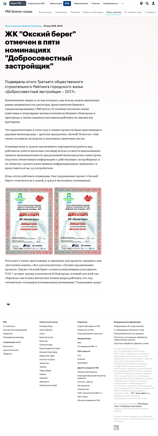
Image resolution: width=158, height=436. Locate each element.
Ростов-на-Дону (47, 359)
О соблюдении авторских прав (129, 329)
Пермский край (47, 355)
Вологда (44, 340)
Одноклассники (11, 349)
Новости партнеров (93, 12)
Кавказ (43, 373)
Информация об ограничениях (129, 325)
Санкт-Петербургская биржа (127, 405)
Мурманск (44, 381)
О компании (9, 325)
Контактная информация (15, 329)
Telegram (7, 353)
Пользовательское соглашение (128, 333)
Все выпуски (45, 12)
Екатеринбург (46, 325)
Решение (75, 12)
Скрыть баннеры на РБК (88, 325)
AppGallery (82, 362)
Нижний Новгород (32, 26)
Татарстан (44, 362)
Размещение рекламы (13, 336)
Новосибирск (46, 329)
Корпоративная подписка (89, 333)
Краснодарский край (50, 348)
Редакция (7, 333)
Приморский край (48, 385)
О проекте (150, 12)
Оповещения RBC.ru (87, 346)
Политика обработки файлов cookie (131, 343)
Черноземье (45, 370)
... (122, 2)
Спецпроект (61, 12)
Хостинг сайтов (85, 381)
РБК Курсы (82, 396)
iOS (79, 355)
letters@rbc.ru (143, 392)
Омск (42, 333)
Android (81, 358)
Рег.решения (83, 385)
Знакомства (83, 388)
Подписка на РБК (85, 329)
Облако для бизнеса (87, 371)
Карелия (44, 377)
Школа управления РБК (88, 399)
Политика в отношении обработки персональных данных (130, 338)
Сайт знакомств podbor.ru (89, 392)
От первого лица (133, 12)
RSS (79, 342)
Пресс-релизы (113, 12)
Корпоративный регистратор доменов (91, 376)
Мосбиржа (143, 403)
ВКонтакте (8, 346)
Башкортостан (47, 336)
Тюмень (43, 366)
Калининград (46, 344)
